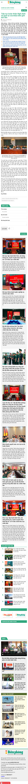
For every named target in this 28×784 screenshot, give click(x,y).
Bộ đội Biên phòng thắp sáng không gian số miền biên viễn (13, 659)
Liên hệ (2, 776)
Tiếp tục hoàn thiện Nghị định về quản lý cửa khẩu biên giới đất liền (13, 16)
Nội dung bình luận (5, 220)
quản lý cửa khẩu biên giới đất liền (9, 198)
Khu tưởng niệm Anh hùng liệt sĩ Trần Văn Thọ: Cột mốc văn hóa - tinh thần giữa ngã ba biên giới (20, 685)
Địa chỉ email (4, 214)
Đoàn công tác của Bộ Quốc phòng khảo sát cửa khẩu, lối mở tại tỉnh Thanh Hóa (14, 45)
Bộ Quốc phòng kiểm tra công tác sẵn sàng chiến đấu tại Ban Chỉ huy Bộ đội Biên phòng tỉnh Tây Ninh (14, 368)
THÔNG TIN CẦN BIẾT (8, 694)
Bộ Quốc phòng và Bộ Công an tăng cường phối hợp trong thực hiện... (19, 563)
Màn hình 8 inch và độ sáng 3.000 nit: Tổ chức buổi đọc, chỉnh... (20, 715)
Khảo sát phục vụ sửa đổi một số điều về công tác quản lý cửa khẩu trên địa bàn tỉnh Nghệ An (14, 42)
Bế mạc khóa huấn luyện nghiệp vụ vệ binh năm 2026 (13, 293)
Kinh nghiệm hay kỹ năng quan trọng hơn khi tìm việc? (20, 723)
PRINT (24, 10)
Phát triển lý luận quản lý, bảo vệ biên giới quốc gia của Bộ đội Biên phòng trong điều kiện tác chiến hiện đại (14, 482)
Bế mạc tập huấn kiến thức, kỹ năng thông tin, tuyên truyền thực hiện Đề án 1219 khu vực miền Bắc (14, 257)
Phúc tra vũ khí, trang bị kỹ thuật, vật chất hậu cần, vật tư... (19, 570)
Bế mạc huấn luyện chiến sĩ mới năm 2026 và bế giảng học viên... (19, 603)
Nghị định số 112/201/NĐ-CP (8, 200)
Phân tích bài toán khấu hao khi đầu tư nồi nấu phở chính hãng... (20, 707)
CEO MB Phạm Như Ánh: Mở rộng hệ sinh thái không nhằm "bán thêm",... (20, 740)
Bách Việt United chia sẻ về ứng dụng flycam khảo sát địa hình (20, 699)
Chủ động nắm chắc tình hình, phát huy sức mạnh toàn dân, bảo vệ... (19, 576)
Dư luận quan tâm (7, 545)
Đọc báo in (5, 609)
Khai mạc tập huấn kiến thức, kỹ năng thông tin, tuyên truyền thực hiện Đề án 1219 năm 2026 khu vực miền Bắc (14, 520)
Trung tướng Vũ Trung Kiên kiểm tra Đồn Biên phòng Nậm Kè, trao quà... (19, 557)
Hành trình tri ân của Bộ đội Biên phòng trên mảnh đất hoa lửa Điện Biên (20, 677)
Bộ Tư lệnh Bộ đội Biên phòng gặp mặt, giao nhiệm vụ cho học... (19, 550)
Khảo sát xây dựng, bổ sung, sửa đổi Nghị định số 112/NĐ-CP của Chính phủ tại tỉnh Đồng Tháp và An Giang (14, 38)
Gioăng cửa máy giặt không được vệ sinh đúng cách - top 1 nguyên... (20, 732)
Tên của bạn (4, 209)
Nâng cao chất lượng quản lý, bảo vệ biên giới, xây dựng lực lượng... (19, 583)
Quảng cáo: (6, 774)
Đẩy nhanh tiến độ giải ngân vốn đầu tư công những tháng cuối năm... (19, 590)
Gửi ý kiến (23, 234)
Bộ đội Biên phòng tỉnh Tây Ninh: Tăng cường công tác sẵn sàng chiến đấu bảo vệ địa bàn (13, 328)
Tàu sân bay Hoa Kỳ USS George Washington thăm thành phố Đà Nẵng (19, 596)
